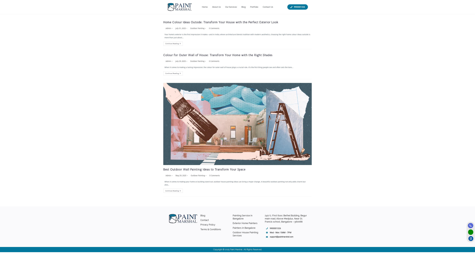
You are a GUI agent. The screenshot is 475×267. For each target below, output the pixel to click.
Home (205, 7)
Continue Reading (174, 43)
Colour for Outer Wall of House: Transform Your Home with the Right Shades (218, 55)
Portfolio (254, 7)
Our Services (231, 7)
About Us (216, 7)
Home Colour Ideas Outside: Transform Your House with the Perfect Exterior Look (220, 22)
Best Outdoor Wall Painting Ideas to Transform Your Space (204, 169)
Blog (243, 7)
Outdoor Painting (197, 28)
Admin (168, 28)
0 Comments (214, 28)
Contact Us (268, 7)
